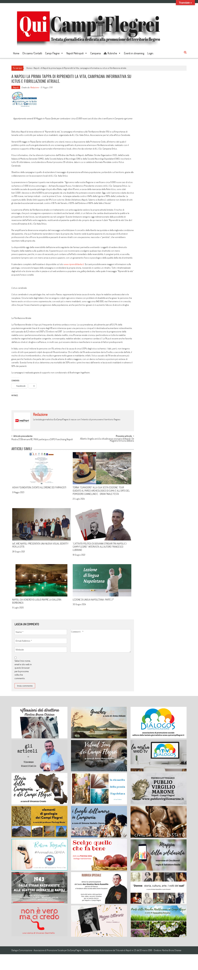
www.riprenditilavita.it (74, 264)
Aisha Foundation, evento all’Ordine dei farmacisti (39, 487)
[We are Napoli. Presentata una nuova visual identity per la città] (41, 524)
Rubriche (112, 53)
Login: (150, 53)
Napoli (36, 68)
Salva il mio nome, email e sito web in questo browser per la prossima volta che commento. (23, 669)
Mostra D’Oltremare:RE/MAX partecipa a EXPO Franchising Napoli (42, 439)
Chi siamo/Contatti (32, 53)
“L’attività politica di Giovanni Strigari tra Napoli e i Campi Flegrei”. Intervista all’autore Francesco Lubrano (100, 547)
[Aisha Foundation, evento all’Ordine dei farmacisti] (41, 468)
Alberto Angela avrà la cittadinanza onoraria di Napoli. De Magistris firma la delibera (107, 440)
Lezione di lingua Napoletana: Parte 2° (93, 599)
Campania (95, 53)
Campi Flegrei (52, 53)
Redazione (34, 87)
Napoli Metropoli (75, 53)
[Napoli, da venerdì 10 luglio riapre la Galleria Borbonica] (41, 580)
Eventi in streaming (134, 53)
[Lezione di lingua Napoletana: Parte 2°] (102, 580)
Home (16, 53)
